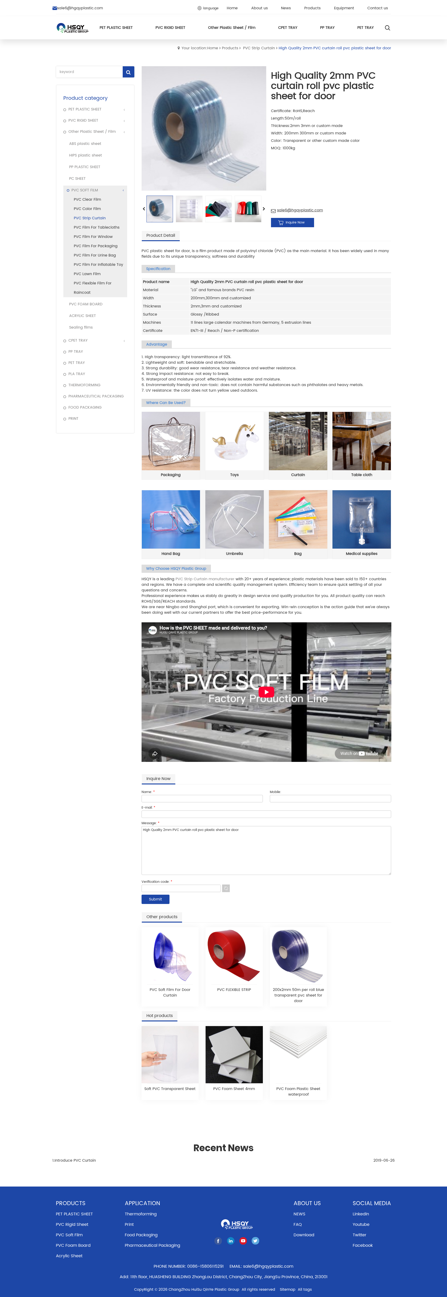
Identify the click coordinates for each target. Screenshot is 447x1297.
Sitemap (287, 1290)
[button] (264, 209)
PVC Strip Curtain (259, 48)
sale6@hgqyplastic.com (80, 8)
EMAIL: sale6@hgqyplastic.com (261, 1266)
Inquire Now (295, 222)
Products (230, 48)
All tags (305, 1290)
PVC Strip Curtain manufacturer (205, 579)
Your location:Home (200, 48)
